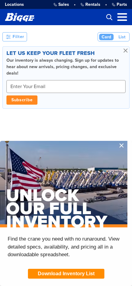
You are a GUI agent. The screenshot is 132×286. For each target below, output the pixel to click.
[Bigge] (19, 17)
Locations (14, 4)
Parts (122, 4)
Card (106, 37)
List (122, 37)
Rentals (92, 4)
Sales (63, 4)
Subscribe (22, 99)
